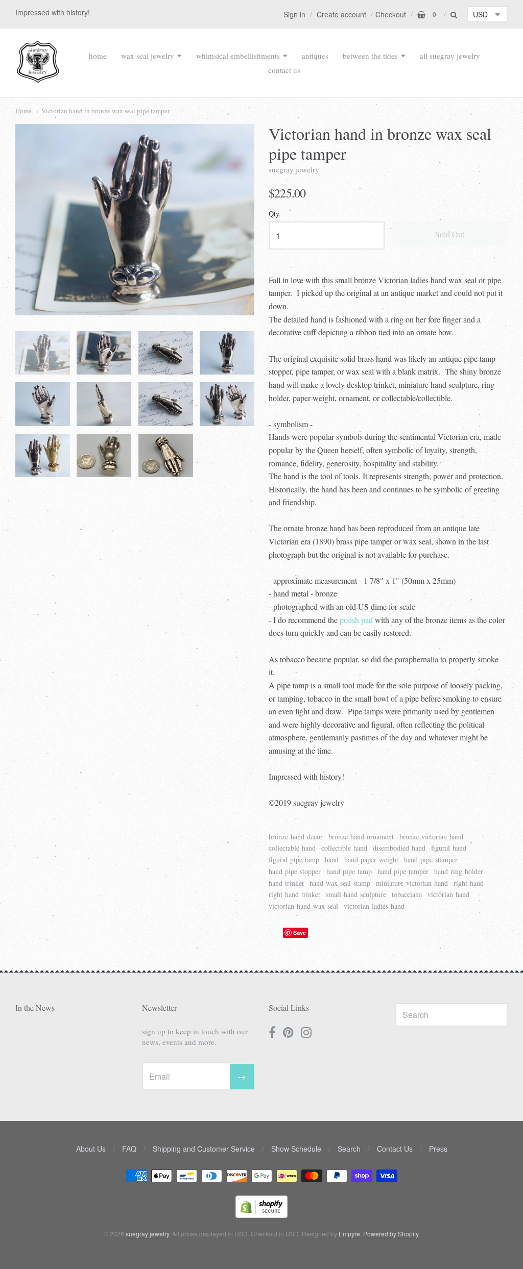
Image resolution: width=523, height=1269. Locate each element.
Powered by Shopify (390, 1233)
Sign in (294, 14)
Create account (341, 14)
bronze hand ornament (361, 836)
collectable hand (292, 848)
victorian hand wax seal (303, 906)
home (98, 56)
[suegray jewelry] (38, 78)
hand (332, 859)
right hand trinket (294, 894)
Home (23, 110)
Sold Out (449, 234)
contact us (284, 70)
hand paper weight (371, 859)
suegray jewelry (294, 169)
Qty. (275, 214)
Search (349, 1148)
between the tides (370, 56)
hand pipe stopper (295, 871)
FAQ (129, 1148)
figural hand (448, 848)
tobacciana (407, 894)
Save (299, 932)
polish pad (356, 619)
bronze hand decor (296, 836)
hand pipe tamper (403, 871)
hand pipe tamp (349, 871)
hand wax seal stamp (340, 883)
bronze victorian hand (431, 836)
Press (438, 1148)
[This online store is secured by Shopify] (261, 1215)
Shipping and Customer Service (204, 1148)
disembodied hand (399, 848)
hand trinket (286, 883)
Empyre (349, 1233)
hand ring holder (458, 871)
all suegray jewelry (450, 56)
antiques (315, 56)
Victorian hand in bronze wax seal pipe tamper (105, 110)
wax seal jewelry (147, 56)
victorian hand (448, 894)
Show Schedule (296, 1148)
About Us (91, 1148)
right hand (469, 883)
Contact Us (395, 1148)
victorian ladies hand (374, 906)
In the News (35, 1007)
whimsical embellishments (238, 56)
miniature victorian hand (412, 883)
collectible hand (344, 848)
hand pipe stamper (431, 859)
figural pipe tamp (294, 859)
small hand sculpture (356, 894)
